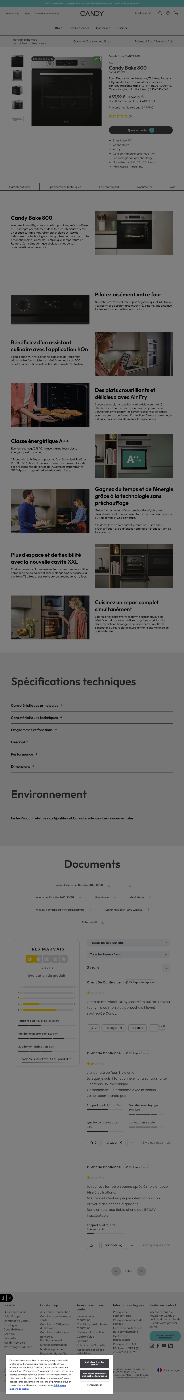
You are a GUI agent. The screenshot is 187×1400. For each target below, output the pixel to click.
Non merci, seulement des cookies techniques (94, 1374)
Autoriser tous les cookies (94, 1363)
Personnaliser (94, 1384)
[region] (59, 1374)
